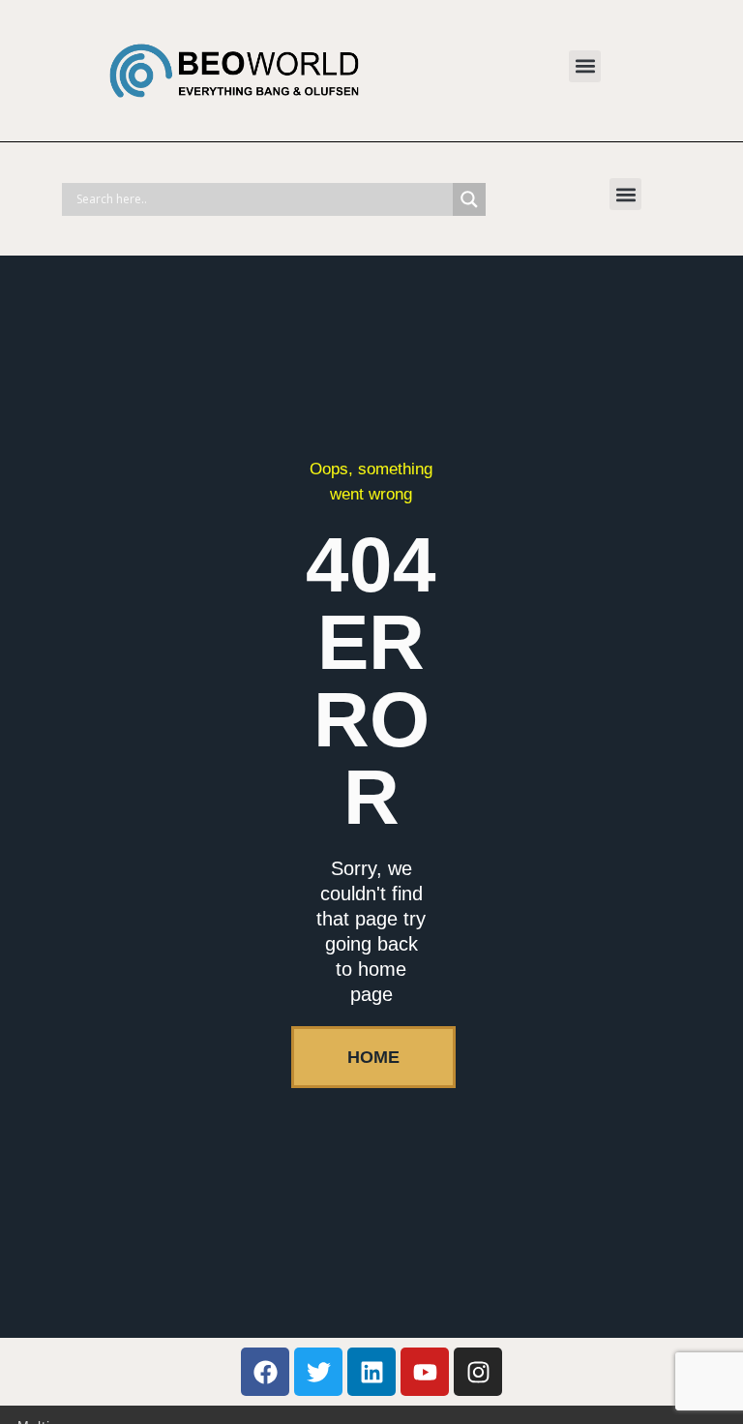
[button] (585, 66)
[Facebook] (265, 1372)
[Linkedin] (371, 1372)
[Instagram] (478, 1372)
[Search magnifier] (469, 199)
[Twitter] (318, 1372)
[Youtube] (425, 1372)
